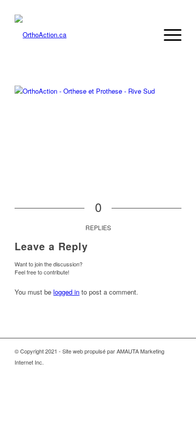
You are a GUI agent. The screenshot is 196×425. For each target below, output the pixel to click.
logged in (66, 292)
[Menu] (167, 35)
